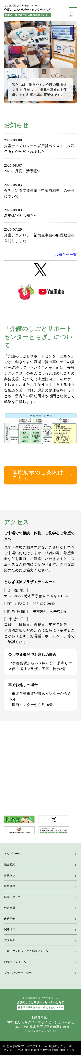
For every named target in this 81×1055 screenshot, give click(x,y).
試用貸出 (9, 886)
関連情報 (9, 929)
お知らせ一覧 (66, 255)
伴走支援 (9, 907)
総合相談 (9, 864)
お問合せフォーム (15, 961)
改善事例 (9, 918)
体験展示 (9, 875)
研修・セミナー (13, 896)
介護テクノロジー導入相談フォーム (26, 951)
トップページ (12, 853)
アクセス (9, 940)
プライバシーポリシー (18, 972)
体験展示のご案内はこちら (38, 475)
